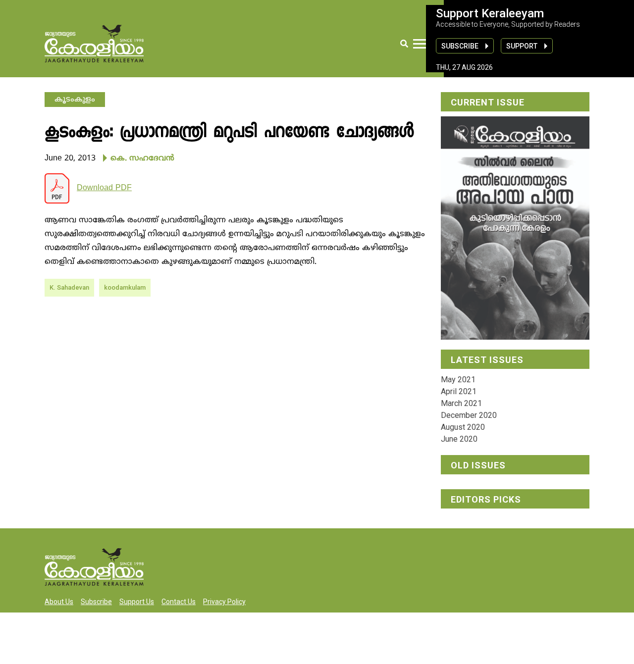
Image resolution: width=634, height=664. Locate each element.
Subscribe (459, 46)
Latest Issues (487, 360)
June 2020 (459, 439)
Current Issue (488, 102)
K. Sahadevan (69, 287)
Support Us (136, 602)
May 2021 (458, 379)
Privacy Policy (224, 602)
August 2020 (463, 427)
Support (521, 46)
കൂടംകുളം (74, 99)
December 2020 (469, 415)
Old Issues (478, 465)
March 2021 (461, 403)
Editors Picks (486, 499)
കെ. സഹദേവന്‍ (142, 158)
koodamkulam (125, 287)
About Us (59, 602)
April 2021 (458, 391)
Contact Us (178, 602)
